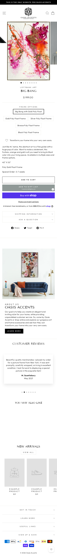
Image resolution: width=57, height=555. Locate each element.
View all (28, 452)
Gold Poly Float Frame (15, 118)
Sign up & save (28, 535)
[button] (28, 188)
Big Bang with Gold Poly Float (28, 111)
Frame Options (28, 107)
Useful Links (28, 526)
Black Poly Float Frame (28, 132)
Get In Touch (28, 510)
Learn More (14, 331)
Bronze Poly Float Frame (28, 125)
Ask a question (28, 220)
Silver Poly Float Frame (41, 118)
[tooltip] (53, 189)
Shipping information (28, 214)
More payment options (28, 201)
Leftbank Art (28, 87)
